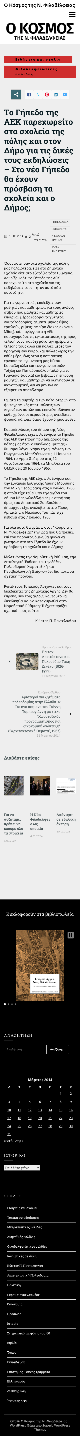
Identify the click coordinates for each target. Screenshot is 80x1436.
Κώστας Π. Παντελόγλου (25, 1265)
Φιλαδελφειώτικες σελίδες (36, 71)
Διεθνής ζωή (16, 1391)
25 (19, 1126)
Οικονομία (14, 1304)
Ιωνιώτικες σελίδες (21, 1256)
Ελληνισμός (16, 1381)
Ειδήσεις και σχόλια (38, 59)
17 (9, 1118)
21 (50, 1118)
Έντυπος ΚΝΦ (17, 1401)
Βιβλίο (12, 1343)
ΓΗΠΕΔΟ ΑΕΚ (60, 221)
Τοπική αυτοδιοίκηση (23, 1217)
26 (30, 1126)
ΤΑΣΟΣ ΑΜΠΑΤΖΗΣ (59, 249)
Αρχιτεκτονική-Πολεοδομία (27, 1275)
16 (71, 1110)
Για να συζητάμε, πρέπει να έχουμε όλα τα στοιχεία (13, 823)
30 (71, 1126)
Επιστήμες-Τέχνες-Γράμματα (28, 1372)
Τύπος (11, 1352)
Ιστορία (12, 1323)
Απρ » (19, 1141)
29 (60, 1126)
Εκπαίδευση (16, 1362)
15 (60, 1110)
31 (9, 1134)
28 (50, 1126)
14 (50, 1110)
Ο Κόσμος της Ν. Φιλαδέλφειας (39, 5)
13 (40, 1110)
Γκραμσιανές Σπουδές (23, 1295)
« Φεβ (8, 1141)
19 (30, 1118)
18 (19, 1118)
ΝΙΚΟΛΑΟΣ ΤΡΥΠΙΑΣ (58, 238)
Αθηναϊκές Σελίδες (21, 1237)
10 (9, 1110)
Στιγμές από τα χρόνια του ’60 (28, 1333)
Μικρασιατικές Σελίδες (24, 1227)
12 (30, 1110)
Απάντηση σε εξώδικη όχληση (66, 819)
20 (40, 1118)
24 (9, 1126)
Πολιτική (14, 1285)
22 (60, 1118)
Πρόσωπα (14, 1314)
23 (71, 1118)
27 (40, 1126)
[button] (71, 935)
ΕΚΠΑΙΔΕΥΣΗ (60, 228)
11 (19, 1110)
